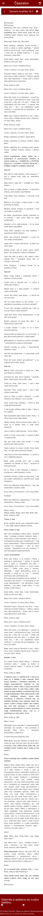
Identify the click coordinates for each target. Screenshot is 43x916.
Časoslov (21, 3)
